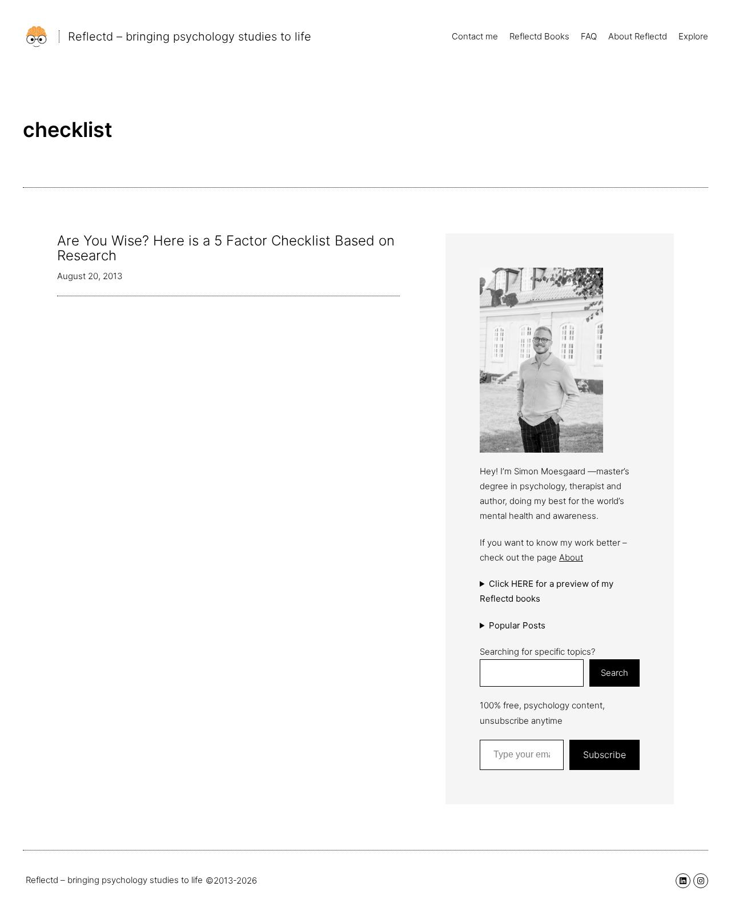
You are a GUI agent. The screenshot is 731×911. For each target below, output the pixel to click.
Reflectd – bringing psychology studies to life (189, 36)
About (571, 557)
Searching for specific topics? (537, 651)
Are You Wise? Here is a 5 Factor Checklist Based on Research (226, 248)
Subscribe (604, 754)
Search (614, 672)
